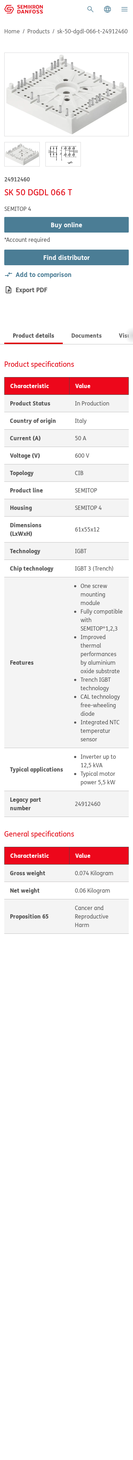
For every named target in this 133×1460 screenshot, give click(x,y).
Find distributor (66, 257)
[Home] (23, 8)
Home (12, 31)
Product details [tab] (33, 335)
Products (38, 31)
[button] (107, 9)
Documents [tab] (86, 335)
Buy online (66, 224)
